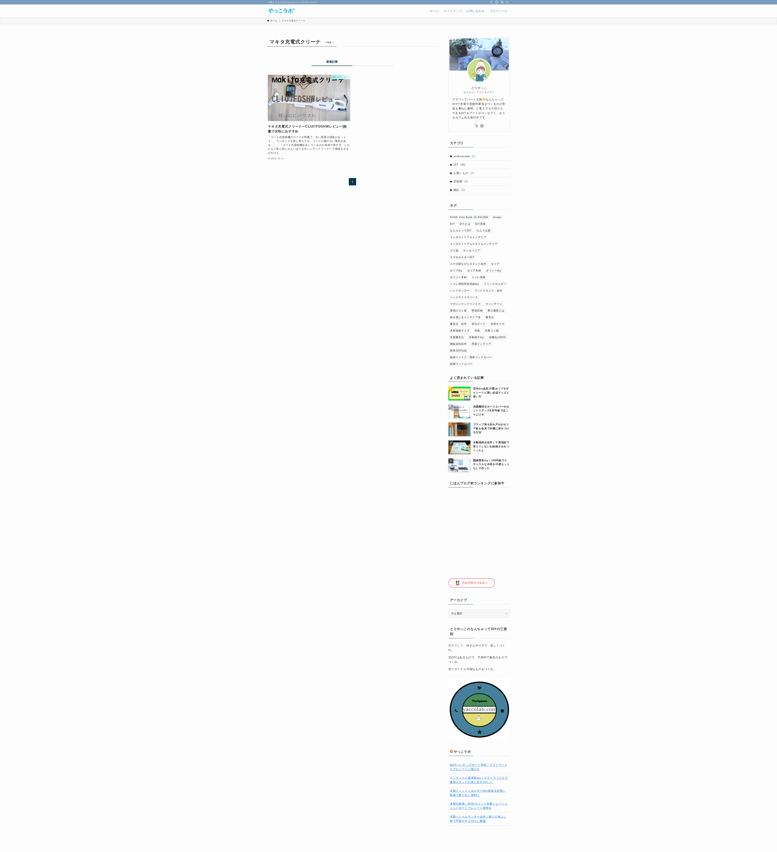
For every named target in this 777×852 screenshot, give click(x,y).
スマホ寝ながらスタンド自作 (468, 263)
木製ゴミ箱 (492, 330)
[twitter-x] (491, 2)
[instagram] (496, 2)
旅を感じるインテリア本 (465, 317)
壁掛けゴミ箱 (458, 310)
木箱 (477, 330)
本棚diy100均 (497, 337)
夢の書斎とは (496, 310)
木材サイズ (497, 323)
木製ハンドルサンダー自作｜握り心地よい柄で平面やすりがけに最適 (478, 818)
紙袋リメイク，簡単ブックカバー (471, 357)
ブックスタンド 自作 (488, 290)
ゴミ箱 (454, 250)
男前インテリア (481, 343)
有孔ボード (479, 323)
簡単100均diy (458, 350)
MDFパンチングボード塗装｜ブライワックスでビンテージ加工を (478, 767)
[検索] (507, 2)
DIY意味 (480, 223)
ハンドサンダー (460, 290)
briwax (497, 217)
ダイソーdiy (493, 270)
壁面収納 (477, 310)
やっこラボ (462, 751)
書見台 (490, 317)
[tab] (373, 62)
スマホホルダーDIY (462, 257)
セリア (495, 263)
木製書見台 (457, 337)
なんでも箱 (483, 230)
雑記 (459, 189)
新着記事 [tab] (332, 61)
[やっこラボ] (281, 11)
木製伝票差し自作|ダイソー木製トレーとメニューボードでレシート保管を (479, 806)
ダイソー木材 (458, 277)
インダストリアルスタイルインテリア (474, 243)
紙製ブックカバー (461, 363)
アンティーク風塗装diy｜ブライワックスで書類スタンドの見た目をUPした (479, 780)
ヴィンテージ (494, 303)
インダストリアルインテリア (468, 237)
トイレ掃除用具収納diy (464, 283)
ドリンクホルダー (495, 283)
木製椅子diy (476, 337)
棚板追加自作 (458, 343)
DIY (459, 164)
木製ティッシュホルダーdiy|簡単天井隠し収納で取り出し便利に (478, 793)
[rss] (502, 2)
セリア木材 (474, 270)
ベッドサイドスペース (464, 297)
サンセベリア (471, 250)
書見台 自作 (458, 323)
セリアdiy (456, 270)
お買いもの (463, 173)
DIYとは (465, 223)
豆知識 (460, 181)
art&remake (464, 156)
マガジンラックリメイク (465, 303)
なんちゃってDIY (461, 230)
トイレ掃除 (479, 277)
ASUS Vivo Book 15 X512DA (469, 217)
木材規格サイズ (460, 330)
